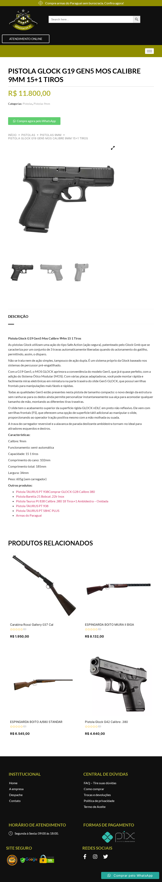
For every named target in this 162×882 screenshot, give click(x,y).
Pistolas (28, 135)
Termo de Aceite (94, 806)
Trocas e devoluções (97, 795)
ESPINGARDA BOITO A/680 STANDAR (36, 722)
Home (13, 783)
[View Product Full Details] (43, 618)
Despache (16, 795)
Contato (15, 801)
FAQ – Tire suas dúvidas (100, 783)
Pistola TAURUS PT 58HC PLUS (37, 510)
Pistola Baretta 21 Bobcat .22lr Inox (40, 496)
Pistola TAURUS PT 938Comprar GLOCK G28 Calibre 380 (55, 491)
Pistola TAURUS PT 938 (32, 506)
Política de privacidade (99, 801)
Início (12, 135)
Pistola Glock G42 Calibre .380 (106, 722)
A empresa (16, 789)
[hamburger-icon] (149, 51)
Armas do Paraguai (29, 515)
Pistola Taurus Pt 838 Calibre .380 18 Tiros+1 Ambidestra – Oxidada (62, 501)
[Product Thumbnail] (113, 148)
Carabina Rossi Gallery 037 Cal (31, 624)
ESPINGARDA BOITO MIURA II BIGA (109, 624)
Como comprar (94, 789)
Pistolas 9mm (50, 135)
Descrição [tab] (18, 316)
